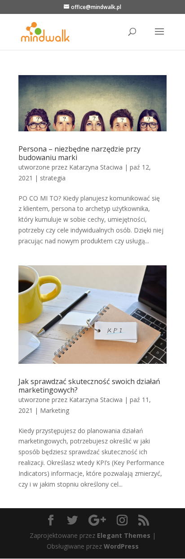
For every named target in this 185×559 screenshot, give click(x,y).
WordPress (121, 546)
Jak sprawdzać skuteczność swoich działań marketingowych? (89, 385)
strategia (53, 178)
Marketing (54, 410)
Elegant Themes (123, 535)
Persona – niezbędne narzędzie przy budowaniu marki (79, 153)
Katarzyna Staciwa (96, 167)
